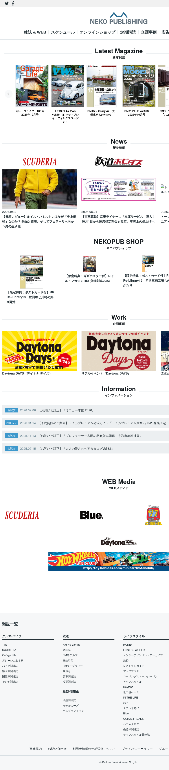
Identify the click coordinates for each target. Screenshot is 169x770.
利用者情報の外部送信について (94, 748)
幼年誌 (67, 650)
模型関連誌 (69, 681)
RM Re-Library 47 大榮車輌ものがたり (101, 112)
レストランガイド (133, 665)
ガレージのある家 (12, 660)
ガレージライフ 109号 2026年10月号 (30, 112)
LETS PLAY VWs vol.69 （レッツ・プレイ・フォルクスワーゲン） (65, 116)
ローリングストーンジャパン (140, 676)
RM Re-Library (71, 644)
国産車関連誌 (10, 676)
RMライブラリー (73, 665)
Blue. (126, 713)
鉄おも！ (68, 671)
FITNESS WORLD (134, 650)
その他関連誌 (10, 681)
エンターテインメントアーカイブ (143, 655)
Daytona (128, 687)
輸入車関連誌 (10, 671)
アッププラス (131, 671)
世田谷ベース (131, 692)
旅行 (126, 660)
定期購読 (128, 32)
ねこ (126, 702)
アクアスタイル (132, 681)
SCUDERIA (9, 650)
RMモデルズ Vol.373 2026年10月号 (136, 112)
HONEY (128, 644)
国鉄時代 (68, 660)
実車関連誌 (69, 676)
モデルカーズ (71, 705)
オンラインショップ (97, 32)
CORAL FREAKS (133, 718)
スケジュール (63, 32)
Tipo (4, 644)
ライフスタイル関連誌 (136, 734)
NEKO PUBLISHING (118, 18)
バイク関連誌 (10, 665)
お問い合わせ (57, 748)
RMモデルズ (70, 655)
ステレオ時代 (131, 708)
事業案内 (35, 748)
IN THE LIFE (130, 697)
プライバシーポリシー (137, 748)
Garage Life (9, 655)
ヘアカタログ (131, 724)
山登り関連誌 (131, 729)
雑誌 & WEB (35, 32)
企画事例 (149, 32)
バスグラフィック (73, 710)
